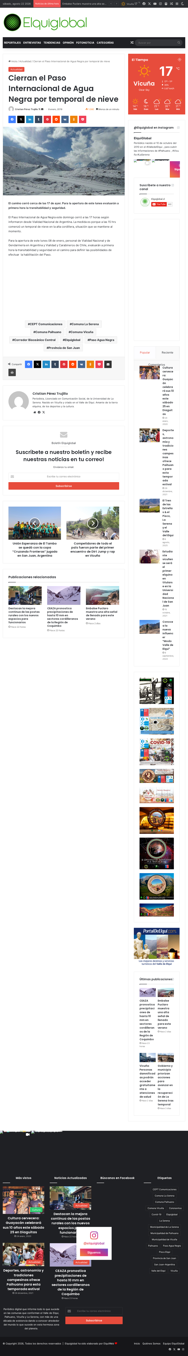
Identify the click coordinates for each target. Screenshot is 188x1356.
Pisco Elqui (164, 1252)
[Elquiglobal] (45, 22)
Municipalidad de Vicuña (164, 1239)
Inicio (14, 61)
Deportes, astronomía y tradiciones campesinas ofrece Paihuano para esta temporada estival (23, 1279)
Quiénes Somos (151, 1343)
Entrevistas (32, 42)
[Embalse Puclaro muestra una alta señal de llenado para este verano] (102, 595)
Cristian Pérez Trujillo (26, 109)
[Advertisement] (63, 288)
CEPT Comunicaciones (46, 324)
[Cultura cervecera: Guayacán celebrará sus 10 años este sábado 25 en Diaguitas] (150, 372)
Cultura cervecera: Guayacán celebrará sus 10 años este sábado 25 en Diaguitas (168, 391)
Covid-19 (156, 1214)
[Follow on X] (39, 109)
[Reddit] (56, 119)
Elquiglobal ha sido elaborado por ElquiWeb (89, 1343)
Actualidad (25, 61)
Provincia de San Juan (64, 348)
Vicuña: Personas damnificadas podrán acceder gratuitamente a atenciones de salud (147, 1081)
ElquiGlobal (142, 138)
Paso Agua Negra (101, 340)
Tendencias (52, 42)
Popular (145, 352)
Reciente (167, 352)
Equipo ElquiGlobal (173, 1343)
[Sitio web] (34, 412)
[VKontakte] (65, 119)
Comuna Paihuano (48, 332)
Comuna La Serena (85, 324)
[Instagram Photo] (160, 168)
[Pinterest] (47, 119)
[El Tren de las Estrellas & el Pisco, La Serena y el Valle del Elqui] (150, 505)
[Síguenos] (94, 1237)
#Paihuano (164, 150)
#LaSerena (143, 154)
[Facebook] (12, 119)
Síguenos (94, 1252)
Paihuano (153, 1245)
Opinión (68, 42)
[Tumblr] (38, 119)
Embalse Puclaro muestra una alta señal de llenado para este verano (101, 614)
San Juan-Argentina (164, 1264)
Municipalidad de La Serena (164, 1227)
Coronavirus (175, 1208)
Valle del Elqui (158, 1270)
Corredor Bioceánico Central (34, 340)
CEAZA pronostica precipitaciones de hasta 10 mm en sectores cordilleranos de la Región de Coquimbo (62, 617)
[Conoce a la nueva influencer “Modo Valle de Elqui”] (150, 627)
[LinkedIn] (29, 119)
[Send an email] (42, 109)
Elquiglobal (72, 340)
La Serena (164, 1220)
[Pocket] (82, 119)
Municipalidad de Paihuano (164, 1233)
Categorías (105, 42)
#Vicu (175, 150)
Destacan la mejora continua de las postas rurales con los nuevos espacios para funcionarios (24, 615)
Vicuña (174, 1270)
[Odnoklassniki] (73, 119)
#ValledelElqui (154, 146)
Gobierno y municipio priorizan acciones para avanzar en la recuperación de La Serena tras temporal (165, 1085)
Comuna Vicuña (81, 332)
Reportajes (12, 42)
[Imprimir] (12, 372)
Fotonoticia (85, 42)
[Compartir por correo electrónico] (108, 364)
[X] (21, 119)
